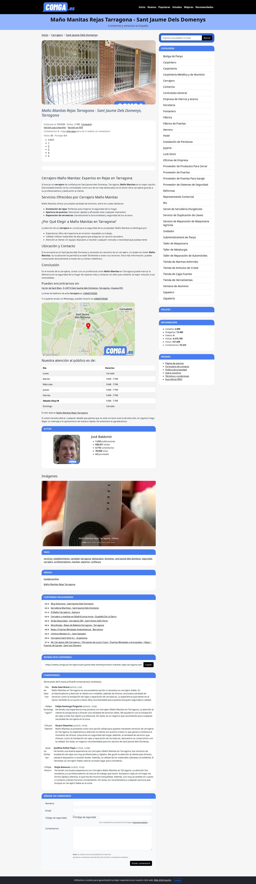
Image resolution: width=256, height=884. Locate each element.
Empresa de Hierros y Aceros (180, 99)
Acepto (177, 880)
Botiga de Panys (173, 56)
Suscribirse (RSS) (173, 379)
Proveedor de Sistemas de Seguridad (185, 184)
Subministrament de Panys (179, 237)
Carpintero (169, 62)
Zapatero (168, 292)
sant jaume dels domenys (128, 558)
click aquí (71, 131)
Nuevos (151, 7)
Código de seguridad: (56, 817)
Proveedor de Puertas (176, 172)
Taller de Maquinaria (175, 243)
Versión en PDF (75, 127)
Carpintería (170, 68)
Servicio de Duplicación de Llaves (183, 215)
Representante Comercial (178, 197)
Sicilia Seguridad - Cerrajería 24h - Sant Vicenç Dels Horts (79, 620)
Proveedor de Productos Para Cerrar (185, 166)
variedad (75, 558)
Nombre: (49, 803)
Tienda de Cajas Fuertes (177, 274)
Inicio (142, 7)
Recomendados (204, 7)
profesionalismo (62, 561)
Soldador (168, 231)
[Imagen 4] (103, 542)
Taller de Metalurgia (175, 249)
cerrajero (48, 561)
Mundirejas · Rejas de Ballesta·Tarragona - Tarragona (77, 625)
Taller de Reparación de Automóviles (185, 255)
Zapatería (169, 298)
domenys (109, 558)
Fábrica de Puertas (174, 123)
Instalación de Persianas (178, 142)
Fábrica (167, 117)
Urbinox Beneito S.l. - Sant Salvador (68, 633)
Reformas (169, 191)
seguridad (147, 558)
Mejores (188, 7)
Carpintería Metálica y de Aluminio (184, 74)
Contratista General (175, 93)
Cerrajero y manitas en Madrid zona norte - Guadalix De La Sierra (83, 616)
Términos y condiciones (177, 376)
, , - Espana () (82, 288)
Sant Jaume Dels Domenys (82, 35)
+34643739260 (90, 293)
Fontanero (169, 111)
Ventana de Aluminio (176, 286)
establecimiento (62, 558)
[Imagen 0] (84, 542)
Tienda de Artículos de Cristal (180, 268)
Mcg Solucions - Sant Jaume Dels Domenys (72, 603)
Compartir (86, 124)
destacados (98, 558)
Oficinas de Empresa (175, 160)
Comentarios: (52, 828)
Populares (164, 7)
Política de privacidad (176, 369)
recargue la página (140, 822)
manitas (76, 561)
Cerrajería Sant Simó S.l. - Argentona (69, 638)
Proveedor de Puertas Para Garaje (184, 178)
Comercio (169, 87)
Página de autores (174, 363)
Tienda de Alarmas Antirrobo (180, 261)
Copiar (148, 664)
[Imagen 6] (113, 542)
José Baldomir (101, 436)
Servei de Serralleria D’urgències (182, 209)
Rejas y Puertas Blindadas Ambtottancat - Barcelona (77, 629)
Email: (48, 810)
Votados (177, 7)
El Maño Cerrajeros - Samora (65, 612)
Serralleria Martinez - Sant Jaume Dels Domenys (75, 607)
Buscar (207, 37)
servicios (48, 558)
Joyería (167, 148)
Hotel (166, 135)
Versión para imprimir (55, 127)
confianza (96, 561)
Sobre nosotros (173, 372)
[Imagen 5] (108, 542)
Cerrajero (57, 35)
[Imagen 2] (94, 542)
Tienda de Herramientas (178, 280)
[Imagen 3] (99, 542)
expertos (85, 561)
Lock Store (169, 154)
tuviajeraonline (51, 579)
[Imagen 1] (89, 542)
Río (165, 203)
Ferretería (169, 105)
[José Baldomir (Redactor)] (66, 449)
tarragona (86, 558)
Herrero (168, 129)
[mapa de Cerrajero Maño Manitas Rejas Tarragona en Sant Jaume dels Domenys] (88, 328)
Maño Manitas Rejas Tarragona (72, 412)
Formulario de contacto (177, 366)
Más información (162, 880)
